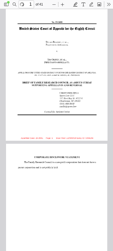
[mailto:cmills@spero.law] (67, 106)
